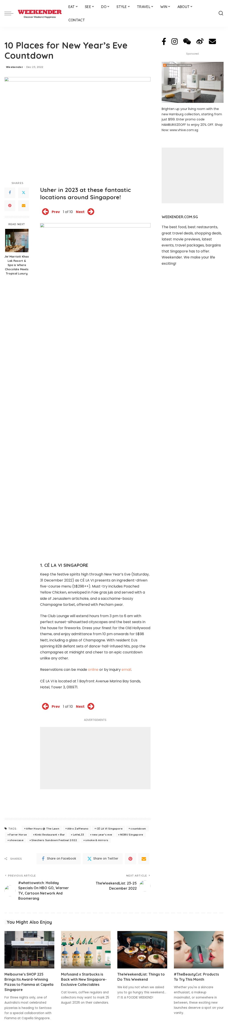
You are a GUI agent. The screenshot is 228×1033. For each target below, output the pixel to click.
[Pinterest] (9, 205)
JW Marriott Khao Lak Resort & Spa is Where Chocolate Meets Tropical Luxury (16, 265)
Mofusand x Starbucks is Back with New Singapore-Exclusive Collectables (84, 979)
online (93, 669)
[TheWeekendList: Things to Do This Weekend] (142, 949)
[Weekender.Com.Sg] (40, 13)
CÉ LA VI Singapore (109, 828)
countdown (138, 828)
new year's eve (102, 834)
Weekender (14, 67)
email (126, 669)
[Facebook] (9, 192)
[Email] (23, 205)
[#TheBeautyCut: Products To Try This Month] (199, 949)
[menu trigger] (11, 13)
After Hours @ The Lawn (42, 828)
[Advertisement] (95, 758)
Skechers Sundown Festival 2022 (54, 840)
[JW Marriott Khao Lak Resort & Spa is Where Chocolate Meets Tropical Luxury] (16, 240)
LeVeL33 (78, 834)
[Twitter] (23, 192)
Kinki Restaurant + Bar (50, 834)
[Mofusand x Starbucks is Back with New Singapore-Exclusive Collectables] (86, 949)
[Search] (221, 13)
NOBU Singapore (131, 834)
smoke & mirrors (96, 840)
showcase (16, 840)
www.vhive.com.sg (184, 130)
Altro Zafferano (77, 828)
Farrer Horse (18, 834)
